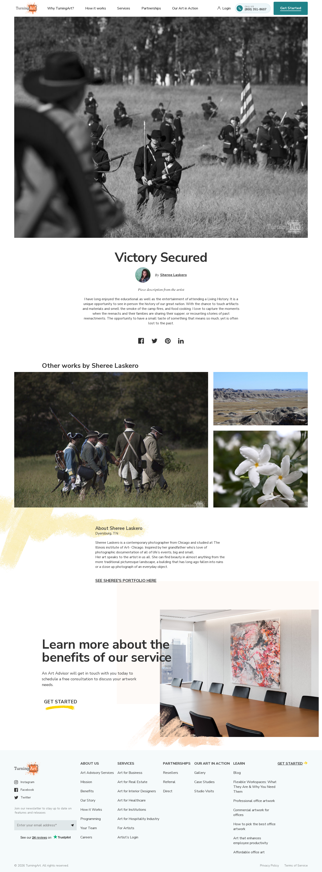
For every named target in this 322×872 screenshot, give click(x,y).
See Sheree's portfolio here (125, 580)
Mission (86, 782)
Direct (167, 791)
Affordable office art (249, 852)
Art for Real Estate (132, 782)
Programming (90, 818)
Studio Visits (204, 791)
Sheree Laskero (173, 275)
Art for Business (129, 772)
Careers (86, 837)
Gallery (199, 772)
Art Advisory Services (97, 772)
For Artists (125, 828)
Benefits (87, 791)
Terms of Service (296, 865)
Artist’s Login (127, 837)
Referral (169, 782)
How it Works (91, 809)
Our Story (87, 800)
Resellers (170, 772)
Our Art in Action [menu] (185, 8)
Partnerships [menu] (151, 8)
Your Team (88, 828)
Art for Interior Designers (136, 791)
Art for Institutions (131, 809)
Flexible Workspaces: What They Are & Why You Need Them (254, 787)
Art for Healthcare (131, 800)
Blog (237, 772)
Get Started (290, 8)
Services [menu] (123, 8)
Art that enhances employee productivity (250, 840)
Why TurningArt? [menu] (60, 8)
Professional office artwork (254, 800)
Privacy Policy (269, 865)
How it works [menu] (95, 8)
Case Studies (204, 782)
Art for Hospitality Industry (138, 818)
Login (226, 8)
